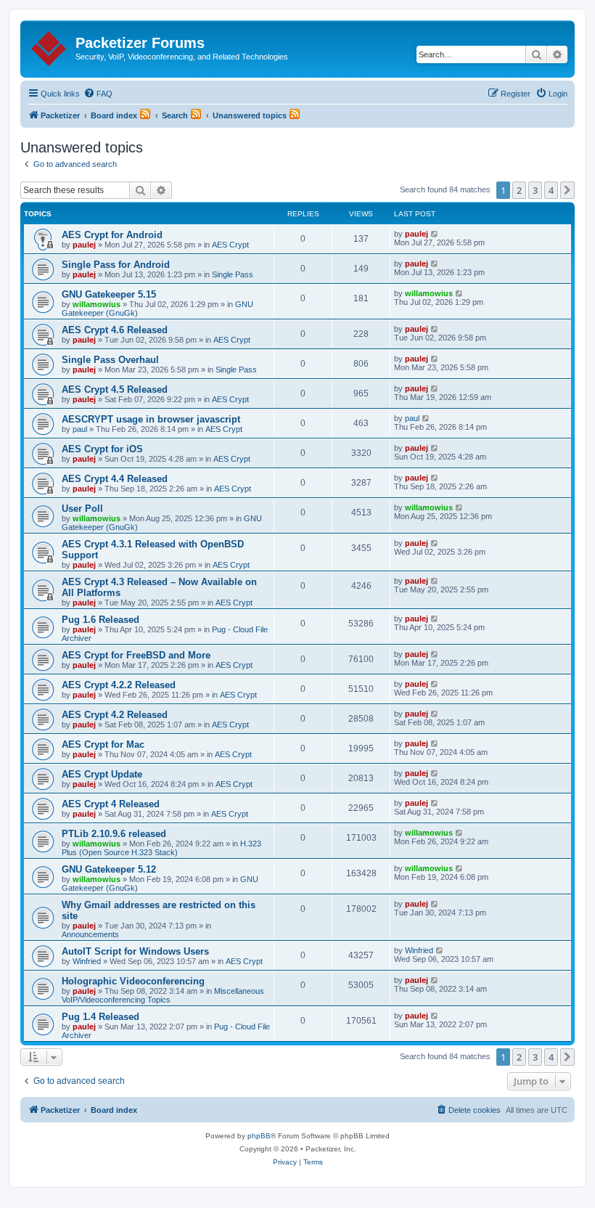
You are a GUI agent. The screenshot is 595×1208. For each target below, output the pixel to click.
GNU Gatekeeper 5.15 (109, 294)
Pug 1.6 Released (100, 619)
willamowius (96, 304)
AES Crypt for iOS (102, 449)
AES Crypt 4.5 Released (115, 389)
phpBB (259, 1136)
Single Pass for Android (116, 264)
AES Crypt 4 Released (111, 804)
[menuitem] (97, 93)
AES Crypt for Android (112, 234)
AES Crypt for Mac (103, 744)
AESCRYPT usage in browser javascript (151, 419)
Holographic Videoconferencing (133, 981)
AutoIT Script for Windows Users (135, 951)
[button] (567, 190)
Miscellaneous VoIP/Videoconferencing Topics (163, 995)
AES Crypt (230, 244)
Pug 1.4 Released (100, 1016)
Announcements (90, 934)
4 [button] (551, 190)
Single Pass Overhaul (110, 359)
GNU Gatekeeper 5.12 (109, 869)
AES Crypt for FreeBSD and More (136, 655)
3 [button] (535, 190)
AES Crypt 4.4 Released (115, 478)
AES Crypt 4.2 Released (115, 714)
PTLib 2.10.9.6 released (114, 833)
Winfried (87, 961)
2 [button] (519, 190)
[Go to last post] (435, 233)
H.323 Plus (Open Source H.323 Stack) (161, 848)
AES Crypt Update (102, 774)
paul (80, 429)
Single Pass (232, 274)
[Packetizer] (49, 46)
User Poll (82, 508)
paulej (84, 244)
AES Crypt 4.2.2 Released (119, 685)
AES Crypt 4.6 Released (115, 330)
